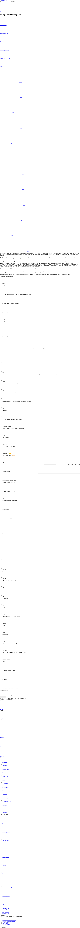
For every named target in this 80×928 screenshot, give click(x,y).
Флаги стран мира (6, 896)
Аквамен (2, 737)
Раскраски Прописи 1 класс (8, 887)
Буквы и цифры (5, 787)
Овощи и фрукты (6, 797)
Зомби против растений (5, 58)
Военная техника (6, 848)
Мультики (4, 762)
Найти (13, 1)
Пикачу (4, 865)
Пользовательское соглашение (8, 921)
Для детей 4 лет (5, 909)
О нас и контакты (6, 924)
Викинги (2, 746)
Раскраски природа (6, 801)
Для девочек (5, 765)
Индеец (1, 709)
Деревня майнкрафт (4, 33)
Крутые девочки (6, 832)
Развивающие (5, 772)
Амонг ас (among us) (4, 50)
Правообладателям (6, 922)
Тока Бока (4, 904)
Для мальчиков (5, 769)
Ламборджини (5, 857)
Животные (4, 794)
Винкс (3, 780)
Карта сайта (5, 923)
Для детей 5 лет (5, 910)
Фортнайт (2, 66)
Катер (1, 718)
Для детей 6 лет (5, 912)
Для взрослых (5, 776)
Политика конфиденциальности (9, 920)
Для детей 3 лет (5, 908)
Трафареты (4, 812)
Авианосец (2, 756)
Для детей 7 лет (5, 913)
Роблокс (2, 41)
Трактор (4, 873)
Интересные (5, 783)
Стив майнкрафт (3, 25)
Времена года (5, 808)
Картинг (2, 727)
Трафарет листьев (6, 823)
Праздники (4, 805)
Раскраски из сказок (6, 790)
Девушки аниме (5, 840)
